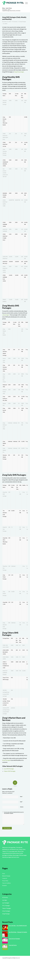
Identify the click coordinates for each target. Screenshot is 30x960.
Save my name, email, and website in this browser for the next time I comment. (14, 813)
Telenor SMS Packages (9, 771)
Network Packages (6, 876)
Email (21, 801)
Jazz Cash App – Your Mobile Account (18, 925)
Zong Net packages (19, 72)
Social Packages (6, 760)
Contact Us (4, 878)
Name (21, 796)
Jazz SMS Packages (9, 768)
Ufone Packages (6, 911)
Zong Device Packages (14, 938)
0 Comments (14, 21)
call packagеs (5, 315)
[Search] (22, 3)
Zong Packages (23, 21)
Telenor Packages (6, 908)
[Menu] (26, 3)
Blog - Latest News (7, 8)
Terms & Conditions (6, 883)
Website (21, 806)
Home (3, 873)
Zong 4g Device (13, 945)
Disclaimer (4, 885)
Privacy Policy (5, 880)
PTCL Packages (6, 905)
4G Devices (5, 897)
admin (6, 23)
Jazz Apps (4, 900)
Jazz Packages (5, 903)
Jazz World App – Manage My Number (18, 932)
